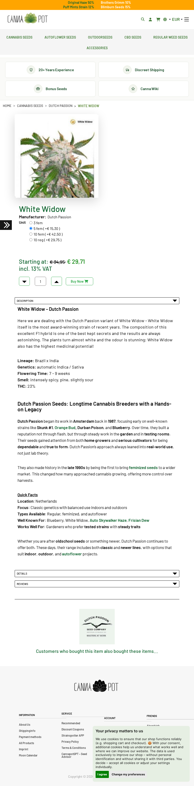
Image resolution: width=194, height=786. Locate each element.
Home (7, 106)
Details (22, 573)
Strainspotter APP (73, 735)
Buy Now (77, 281)
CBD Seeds (132, 37)
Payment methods (30, 736)
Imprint (23, 749)
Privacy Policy (70, 741)
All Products (26, 743)
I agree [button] (102, 774)
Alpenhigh (153, 725)
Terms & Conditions (74, 747)
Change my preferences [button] (128, 774)
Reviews (23, 583)
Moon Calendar (28, 755)
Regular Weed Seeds (170, 37)
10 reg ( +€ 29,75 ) (47, 239)
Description (25, 300)
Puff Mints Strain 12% (78, 7)
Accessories (97, 47)
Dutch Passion (60, 106)
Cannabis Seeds (19, 37)
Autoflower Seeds (60, 37)
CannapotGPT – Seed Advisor (74, 755)
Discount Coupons (73, 729)
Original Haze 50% (81, 2)
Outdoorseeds (100, 37)
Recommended (71, 723)
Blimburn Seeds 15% (116, 7)
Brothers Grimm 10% (116, 2)
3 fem (38, 222)
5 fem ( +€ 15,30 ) (47, 228)
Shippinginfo (27, 730)
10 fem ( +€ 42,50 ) (48, 234)
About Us (24, 724)
